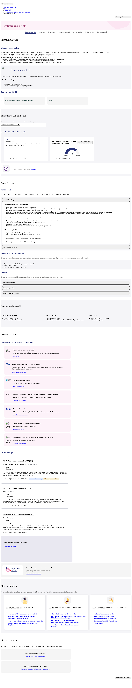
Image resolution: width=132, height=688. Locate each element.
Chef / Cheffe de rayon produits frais (62, 620)
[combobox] (10, 124)
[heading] (66, 200)
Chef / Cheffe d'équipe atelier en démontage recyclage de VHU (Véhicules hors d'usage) (68, 617)
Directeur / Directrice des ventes (104, 616)
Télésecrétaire (98, 623)
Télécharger (123, 17)
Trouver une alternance (19, 400)
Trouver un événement (19, 443)
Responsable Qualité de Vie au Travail (105, 621)
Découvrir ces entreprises (33, 574)
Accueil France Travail (10, 7)
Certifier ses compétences (20, 415)
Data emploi (34, 169)
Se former (16, 356)
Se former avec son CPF (19, 372)
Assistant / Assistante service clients (104, 614)
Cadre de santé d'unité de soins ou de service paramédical (25, 621)
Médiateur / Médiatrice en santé (18, 618)
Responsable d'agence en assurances (105, 618)
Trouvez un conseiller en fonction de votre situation (35, 669)
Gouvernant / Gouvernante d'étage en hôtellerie (22, 614)
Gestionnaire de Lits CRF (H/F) (18, 461)
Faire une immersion (19, 386)
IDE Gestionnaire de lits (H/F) (17, 488)
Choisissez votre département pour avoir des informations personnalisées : (21, 122)
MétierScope (7, 9)
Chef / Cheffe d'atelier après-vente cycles (63, 614)
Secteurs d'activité (9, 10)
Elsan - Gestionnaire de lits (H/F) (18, 515)
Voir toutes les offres (10, 546)
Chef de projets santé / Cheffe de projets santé (65, 622)
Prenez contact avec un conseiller (35, 656)
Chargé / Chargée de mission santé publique (21, 616)
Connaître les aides (18, 429)
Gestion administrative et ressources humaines (17, 12)
